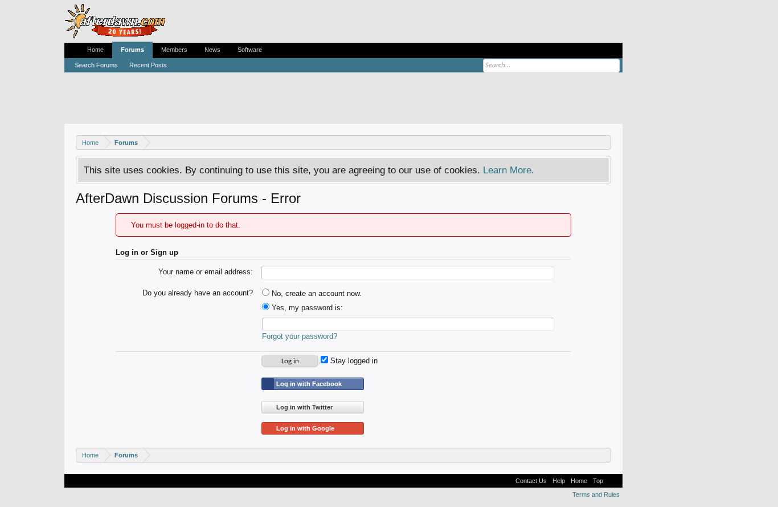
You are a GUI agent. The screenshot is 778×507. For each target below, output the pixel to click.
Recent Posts (148, 65)
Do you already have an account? (197, 293)
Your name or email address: (205, 271)
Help (558, 480)
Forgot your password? (299, 336)
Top (598, 480)
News (212, 49)
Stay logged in (353, 360)
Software (250, 49)
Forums (132, 49)
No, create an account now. (315, 293)
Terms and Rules (596, 494)
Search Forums (96, 65)
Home (95, 49)
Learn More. (508, 170)
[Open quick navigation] (604, 142)
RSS (613, 481)
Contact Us (531, 480)
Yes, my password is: (306, 307)
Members (174, 49)
